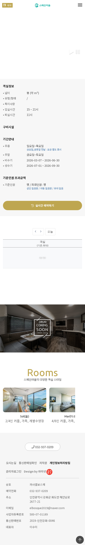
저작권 (43, 463)
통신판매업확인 (28, 463)
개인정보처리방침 (60, 463)
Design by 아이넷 (35, 471)
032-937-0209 (44, 447)
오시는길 (11, 463)
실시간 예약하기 (44, 205)
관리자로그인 (13, 471)
